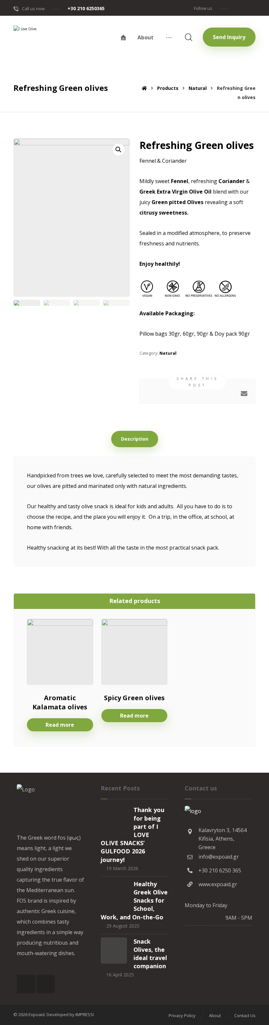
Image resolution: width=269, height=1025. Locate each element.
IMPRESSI (84, 1014)
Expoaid (37, 1014)
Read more (60, 724)
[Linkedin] (249, 8)
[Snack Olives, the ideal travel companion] (114, 950)
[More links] (169, 37)
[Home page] (144, 88)
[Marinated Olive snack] (42, 48)
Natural (167, 353)
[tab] (134, 439)
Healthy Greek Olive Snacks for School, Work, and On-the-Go (134, 900)
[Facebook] (238, 8)
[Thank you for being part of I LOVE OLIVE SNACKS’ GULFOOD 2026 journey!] (114, 819)
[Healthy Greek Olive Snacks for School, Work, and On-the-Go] (114, 893)
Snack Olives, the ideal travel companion (150, 953)
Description (134, 439)
